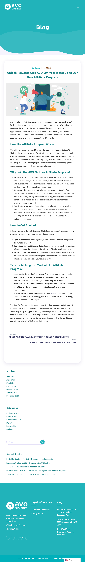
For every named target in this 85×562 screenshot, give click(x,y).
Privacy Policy (37, 514)
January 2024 (11, 393)
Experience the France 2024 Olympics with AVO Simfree (28, 463)
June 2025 (10, 377)
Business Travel (12, 413)
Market (9, 423)
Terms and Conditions (40, 510)
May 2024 (10, 383)
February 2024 (12, 389)
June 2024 (10, 380)
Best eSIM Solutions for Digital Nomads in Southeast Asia (29, 459)
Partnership (11, 426)
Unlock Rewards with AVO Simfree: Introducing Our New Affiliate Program (36, 471)
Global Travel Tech (13, 420)
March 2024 (11, 386)
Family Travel (11, 416)
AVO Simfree (56, 293)
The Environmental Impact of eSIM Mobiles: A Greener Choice (30, 475)
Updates (36, 68)
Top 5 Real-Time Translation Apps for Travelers (25, 467)
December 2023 (12, 396)
